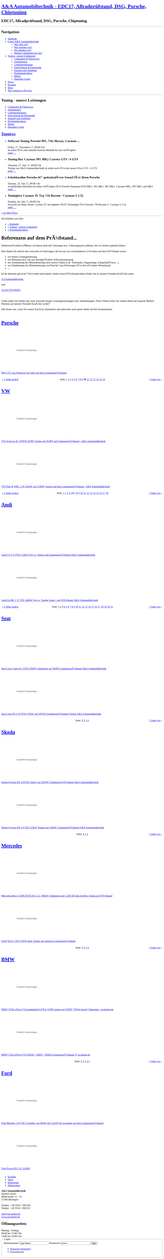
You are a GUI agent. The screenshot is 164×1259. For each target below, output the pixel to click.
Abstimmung (20, 61)
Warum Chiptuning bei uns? (28, 53)
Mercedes (11, 845)
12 (91, 379)
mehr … (12, 153)
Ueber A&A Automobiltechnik (23, 41)
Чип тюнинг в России (20, 90)
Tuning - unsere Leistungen (21, 56)
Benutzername (11, 1243)
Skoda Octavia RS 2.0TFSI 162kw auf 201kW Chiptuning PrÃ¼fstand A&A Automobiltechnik (49, 782)
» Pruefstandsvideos (18, 229)
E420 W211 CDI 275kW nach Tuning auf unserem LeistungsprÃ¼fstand (38, 941)
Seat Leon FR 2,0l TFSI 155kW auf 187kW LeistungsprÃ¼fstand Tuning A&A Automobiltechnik (51, 714)
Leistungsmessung (23, 64)
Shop (10, 87)
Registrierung (17, 1251)
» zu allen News (9, 213)
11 (88, 379)
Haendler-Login (22, 79)
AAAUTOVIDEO (11, 290)
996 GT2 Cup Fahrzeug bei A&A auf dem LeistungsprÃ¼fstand (34, 372)
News (11, 82)
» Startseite (13, 224)
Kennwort (54, 1243)
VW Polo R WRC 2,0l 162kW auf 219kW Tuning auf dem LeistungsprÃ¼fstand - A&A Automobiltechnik (55, 486)
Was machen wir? (23, 47)
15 (100, 379)
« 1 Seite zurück (10, 379)
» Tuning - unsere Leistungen (22, 227)
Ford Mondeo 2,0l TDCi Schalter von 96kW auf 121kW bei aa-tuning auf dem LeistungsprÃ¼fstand (52, 1123)
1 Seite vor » (155, 379)
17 (103, 493)
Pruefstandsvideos (23, 73)
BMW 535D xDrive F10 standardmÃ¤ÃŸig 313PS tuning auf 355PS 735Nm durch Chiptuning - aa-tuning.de (57, 1009)
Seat (6, 618)
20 (108, 606)
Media (17, 76)
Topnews (8, 134)
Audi (6, 504)
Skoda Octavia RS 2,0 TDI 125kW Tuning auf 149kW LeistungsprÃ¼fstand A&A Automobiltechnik (52, 827)
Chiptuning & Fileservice (27, 58)
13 (94, 379)
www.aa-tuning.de (10, 1216)
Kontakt (12, 84)
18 (107, 493)
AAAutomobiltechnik (12, 279)
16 (103, 379)
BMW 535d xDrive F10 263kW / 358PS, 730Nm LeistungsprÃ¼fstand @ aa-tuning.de (45, 1054)
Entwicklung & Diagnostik (27, 67)
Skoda (8, 732)
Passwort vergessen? (20, 1248)
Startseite (12, 38)
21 (112, 606)
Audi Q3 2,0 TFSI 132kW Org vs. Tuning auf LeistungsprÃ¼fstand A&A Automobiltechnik (48, 555)
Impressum (13, 1182)
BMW (8, 959)
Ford (6, 1073)
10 (81, 493)
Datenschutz (14, 1185)
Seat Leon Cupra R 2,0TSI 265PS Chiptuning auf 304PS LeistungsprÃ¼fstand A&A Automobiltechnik (53, 668)
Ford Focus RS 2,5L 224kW (15, 1168)
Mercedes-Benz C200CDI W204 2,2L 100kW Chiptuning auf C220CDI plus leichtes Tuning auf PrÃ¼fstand (56, 895)
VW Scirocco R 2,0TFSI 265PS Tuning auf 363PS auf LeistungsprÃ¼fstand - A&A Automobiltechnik (53, 441)
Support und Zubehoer (25, 70)
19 (105, 606)
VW (5, 391)
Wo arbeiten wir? (22, 50)
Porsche (10, 323)
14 (97, 379)
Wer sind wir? (21, 44)
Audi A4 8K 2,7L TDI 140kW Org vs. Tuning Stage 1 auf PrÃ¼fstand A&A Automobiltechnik (49, 600)
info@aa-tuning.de (10, 1214)
